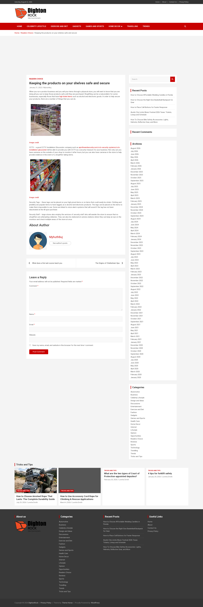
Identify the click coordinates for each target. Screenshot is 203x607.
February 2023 (136, 272)
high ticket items (65, 96)
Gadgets (77, 26)
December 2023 (137, 242)
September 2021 (137, 322)
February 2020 (136, 374)
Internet (134, 427)
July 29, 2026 (21, 502)
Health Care (135, 421)
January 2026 (136, 169)
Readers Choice (36, 79)
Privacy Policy (183, 2)
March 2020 (135, 372)
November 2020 (137, 348)
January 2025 (136, 204)
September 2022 (137, 286)
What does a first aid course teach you (47, 263)
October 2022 (136, 283)
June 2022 (135, 295)
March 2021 (135, 336)
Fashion (134, 412)
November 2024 (137, 210)
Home (157, 2)
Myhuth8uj (47, 87)
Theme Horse (67, 603)
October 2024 (136, 213)
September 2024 (137, 216)
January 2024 (136, 239)
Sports (133, 445)
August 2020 (135, 357)
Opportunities (136, 436)
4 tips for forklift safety (160, 473)
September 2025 (137, 181)
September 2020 (137, 354)
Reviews (134, 442)
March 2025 (135, 198)
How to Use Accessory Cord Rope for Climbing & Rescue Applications (79, 498)
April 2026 (134, 160)
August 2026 (135, 148)
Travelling (132, 26)
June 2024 (135, 225)
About (164, 2)
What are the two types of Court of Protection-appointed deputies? (121, 475)
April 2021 (134, 333)
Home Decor (114, 26)
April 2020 (134, 369)
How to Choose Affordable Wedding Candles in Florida (152, 95)
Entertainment (136, 406)
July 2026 (134, 151)
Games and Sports (95, 26)
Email (32, 325)
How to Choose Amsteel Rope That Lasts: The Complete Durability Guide (35, 498)
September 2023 (137, 251)
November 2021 (137, 316)
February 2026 (136, 166)
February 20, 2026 (110, 480)
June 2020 (135, 363)
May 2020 (134, 366)
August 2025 (135, 184)
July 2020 (134, 360)
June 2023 (135, 260)
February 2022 (136, 307)
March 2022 (135, 304)
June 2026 (135, 154)
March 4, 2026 (65, 502)
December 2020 (137, 345)
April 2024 (134, 231)
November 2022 (137, 280)
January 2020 (136, 377)
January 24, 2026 (154, 477)
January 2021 (136, 342)
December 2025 (137, 172)
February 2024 (136, 236)
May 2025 (134, 192)
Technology (135, 448)
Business (134, 395)
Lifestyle (134, 430)
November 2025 (137, 175)
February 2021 (136, 339)
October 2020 (136, 351)
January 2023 (136, 275)
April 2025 (134, 195)
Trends (146, 26)
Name (32, 314)
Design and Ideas (137, 401)
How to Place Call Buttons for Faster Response (149, 107)
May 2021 (134, 330)
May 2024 (134, 228)
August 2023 (135, 254)
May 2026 (134, 157)
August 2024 (135, 219)
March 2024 (135, 233)
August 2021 (135, 325)
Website (32, 335)
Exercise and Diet (59, 26)
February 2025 (136, 201)
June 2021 (135, 327)
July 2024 (134, 222)
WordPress (95, 603)
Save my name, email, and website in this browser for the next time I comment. (62, 345)
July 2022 (134, 292)
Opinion (133, 433)
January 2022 (136, 310)
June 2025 (135, 189)
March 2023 (135, 269)
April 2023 (134, 266)
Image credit (34, 142)
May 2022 (134, 298)
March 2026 (135, 163)
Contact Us (173, 2)
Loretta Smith (32, 502)
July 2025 (134, 186)
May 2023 (134, 263)
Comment (33, 286)
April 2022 (134, 301)
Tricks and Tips (136, 456)
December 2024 (137, 207)
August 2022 (135, 289)
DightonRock (33, 603)
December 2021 (137, 313)
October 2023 (136, 248)
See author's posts (60, 243)
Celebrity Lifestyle (36, 26)
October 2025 (136, 178)
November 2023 (137, 245)
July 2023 (134, 257)
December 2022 (137, 278)
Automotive (135, 392)
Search (172, 79)
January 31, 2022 (35, 87)
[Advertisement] (101, 53)
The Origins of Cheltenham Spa (107, 263)
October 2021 (136, 319)
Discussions (135, 404)
